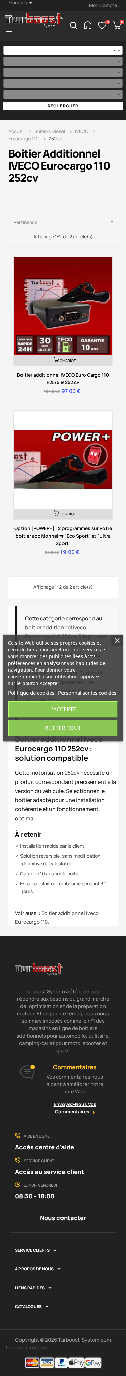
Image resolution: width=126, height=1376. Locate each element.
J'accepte (63, 709)
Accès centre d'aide (44, 1147)
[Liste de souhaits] (102, 25)
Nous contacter (63, 1217)
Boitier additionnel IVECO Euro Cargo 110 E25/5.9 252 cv (63, 378)
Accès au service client (49, 1172)
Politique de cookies (31, 692)
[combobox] (63, 50)
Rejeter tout (63, 728)
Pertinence (64, 222)
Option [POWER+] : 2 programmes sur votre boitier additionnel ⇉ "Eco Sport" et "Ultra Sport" (63, 535)
